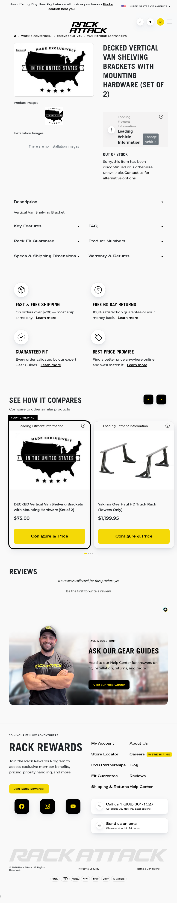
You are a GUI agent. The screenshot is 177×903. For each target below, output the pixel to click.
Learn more (46, 317)
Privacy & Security (88, 868)
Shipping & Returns (110, 787)
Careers (137, 754)
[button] (88, 591)
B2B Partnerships (108, 765)
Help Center (141, 787)
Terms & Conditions (148, 868)
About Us (139, 744)
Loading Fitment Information (127, 121)
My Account (102, 744)
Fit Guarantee (104, 776)
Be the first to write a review (88, 591)
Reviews (138, 776)
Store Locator (104, 754)
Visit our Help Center (109, 685)
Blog (134, 765)
